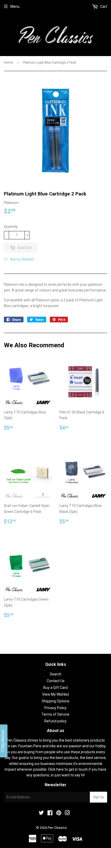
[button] (19, 259)
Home (8, 62)
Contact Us (56, 681)
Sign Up (98, 797)
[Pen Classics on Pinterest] (58, 813)
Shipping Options (55, 701)
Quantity (11, 227)
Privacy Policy (55, 708)
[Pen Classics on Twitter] (41, 813)
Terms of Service (55, 714)
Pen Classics (57, 828)
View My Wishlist (55, 694)
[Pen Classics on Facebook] (50, 813)
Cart (103, 6)
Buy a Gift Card (55, 688)
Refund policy (55, 721)
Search (55, 674)
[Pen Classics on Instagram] (67, 813)
